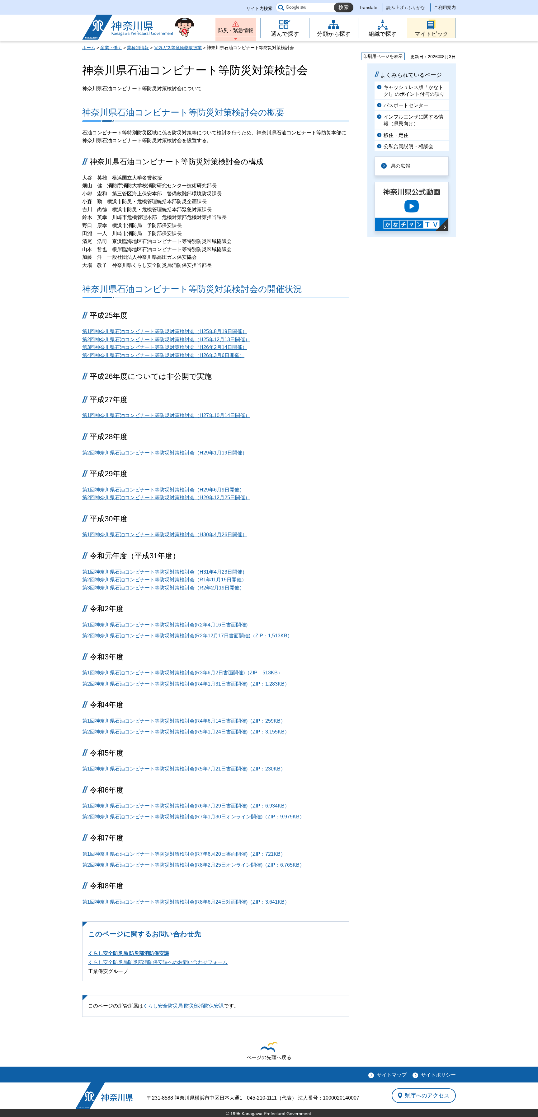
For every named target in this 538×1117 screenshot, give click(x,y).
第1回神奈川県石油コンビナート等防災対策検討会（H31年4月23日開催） (164, 572)
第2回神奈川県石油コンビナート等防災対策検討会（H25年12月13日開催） (166, 339)
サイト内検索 (259, 8)
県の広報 (400, 166)
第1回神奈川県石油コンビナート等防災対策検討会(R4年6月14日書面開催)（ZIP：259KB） (184, 721)
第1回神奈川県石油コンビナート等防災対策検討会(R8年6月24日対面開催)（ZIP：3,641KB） (186, 902)
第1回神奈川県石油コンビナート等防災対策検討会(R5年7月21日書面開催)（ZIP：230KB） (184, 768)
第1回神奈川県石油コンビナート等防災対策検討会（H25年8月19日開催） (164, 331)
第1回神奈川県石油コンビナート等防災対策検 (133, 624)
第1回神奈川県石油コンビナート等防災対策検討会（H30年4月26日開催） (164, 534)
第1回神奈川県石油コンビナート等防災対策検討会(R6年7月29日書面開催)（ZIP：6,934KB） (186, 805)
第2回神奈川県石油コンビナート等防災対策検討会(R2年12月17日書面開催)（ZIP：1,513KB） (187, 635)
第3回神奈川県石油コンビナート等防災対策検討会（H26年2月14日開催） (164, 347)
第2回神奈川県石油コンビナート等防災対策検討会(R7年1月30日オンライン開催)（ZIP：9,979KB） (193, 816)
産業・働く (111, 47)
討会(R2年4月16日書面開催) (216, 624)
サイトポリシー (438, 1074)
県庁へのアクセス (427, 1095)
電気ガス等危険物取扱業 (178, 47)
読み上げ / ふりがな (405, 7)
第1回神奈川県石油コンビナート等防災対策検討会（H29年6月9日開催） (163, 489)
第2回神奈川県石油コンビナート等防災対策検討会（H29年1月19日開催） (164, 452)
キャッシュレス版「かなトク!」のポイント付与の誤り (414, 91)
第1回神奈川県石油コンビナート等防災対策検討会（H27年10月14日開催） (166, 415)
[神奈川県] (104, 1095)
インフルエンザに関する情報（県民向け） (413, 120)
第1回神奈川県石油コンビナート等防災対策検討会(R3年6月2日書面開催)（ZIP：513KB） (182, 672)
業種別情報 (138, 47)
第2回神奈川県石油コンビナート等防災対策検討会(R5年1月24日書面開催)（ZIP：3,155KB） (186, 731)
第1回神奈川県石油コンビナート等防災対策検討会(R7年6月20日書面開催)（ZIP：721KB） (184, 854)
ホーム (88, 47)
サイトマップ (392, 1074)
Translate (368, 7)
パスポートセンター (406, 105)
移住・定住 (396, 135)
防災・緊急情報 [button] (235, 30)
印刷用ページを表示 (383, 56)
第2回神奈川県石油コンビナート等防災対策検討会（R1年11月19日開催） (164, 579)
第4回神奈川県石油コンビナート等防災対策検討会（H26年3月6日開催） (163, 355)
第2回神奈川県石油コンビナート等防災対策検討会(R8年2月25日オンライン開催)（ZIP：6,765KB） (193, 865)
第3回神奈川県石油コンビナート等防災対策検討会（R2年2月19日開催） (163, 587)
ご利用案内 (445, 7)
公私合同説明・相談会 (408, 146)
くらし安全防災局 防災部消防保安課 (128, 953)
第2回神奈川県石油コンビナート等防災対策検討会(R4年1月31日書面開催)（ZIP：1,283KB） (186, 683)
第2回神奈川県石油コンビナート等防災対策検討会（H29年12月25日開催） (166, 497)
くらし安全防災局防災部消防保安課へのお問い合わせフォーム (158, 962)
